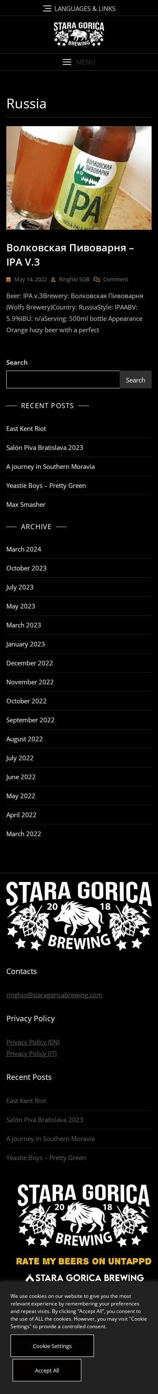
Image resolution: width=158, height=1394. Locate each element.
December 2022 (29, 663)
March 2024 (23, 549)
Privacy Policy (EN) (32, 1042)
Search (17, 362)
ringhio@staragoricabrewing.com (54, 994)
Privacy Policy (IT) (31, 1053)
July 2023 (20, 587)
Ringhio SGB (74, 279)
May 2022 (20, 795)
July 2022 (20, 758)
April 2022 (21, 814)
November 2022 (30, 682)
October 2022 (26, 701)
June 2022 (21, 776)
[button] (79, 62)
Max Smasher (26, 504)
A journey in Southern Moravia (50, 466)
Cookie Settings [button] (52, 1346)
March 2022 (23, 833)
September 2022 (30, 720)
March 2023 (23, 625)
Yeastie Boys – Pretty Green (46, 485)
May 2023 (20, 606)
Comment (116, 279)
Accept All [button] (47, 1370)
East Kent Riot (26, 428)
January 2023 (25, 644)
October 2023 (26, 568)
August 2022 (24, 739)
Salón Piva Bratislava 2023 (44, 447)
